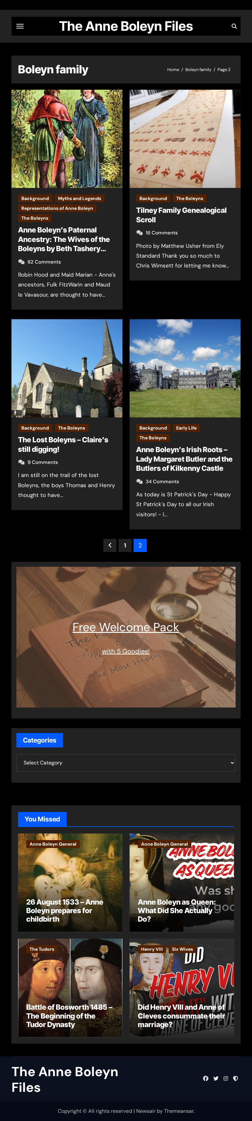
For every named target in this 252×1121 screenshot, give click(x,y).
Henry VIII (152, 949)
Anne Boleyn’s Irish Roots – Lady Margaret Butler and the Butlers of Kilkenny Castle (184, 458)
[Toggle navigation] (20, 26)
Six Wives (182, 949)
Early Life (186, 428)
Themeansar (179, 1111)
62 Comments (44, 262)
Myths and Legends (79, 198)
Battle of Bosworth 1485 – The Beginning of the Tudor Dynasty (69, 1016)
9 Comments (43, 462)
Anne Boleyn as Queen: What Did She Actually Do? (177, 911)
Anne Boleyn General (53, 844)
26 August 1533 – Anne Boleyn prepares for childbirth (64, 911)
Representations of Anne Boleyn (57, 208)
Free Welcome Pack (126, 627)
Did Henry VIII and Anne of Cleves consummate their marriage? (181, 1016)
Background (35, 198)
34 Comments (162, 481)
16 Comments (162, 233)
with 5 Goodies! (126, 651)
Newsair (146, 1111)
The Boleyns (34, 218)
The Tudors (42, 949)
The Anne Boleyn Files (126, 26)
